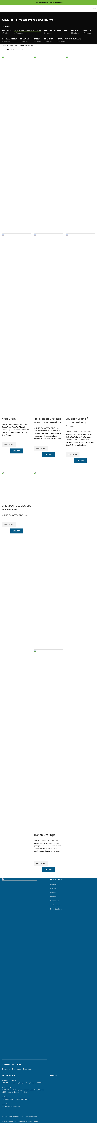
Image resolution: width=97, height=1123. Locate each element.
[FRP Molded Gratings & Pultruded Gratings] (48, 144)
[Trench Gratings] (48, 560)
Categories (6, 26)
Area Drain (9, 419)
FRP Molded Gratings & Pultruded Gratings (48, 420)
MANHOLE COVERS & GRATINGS (15, 424)
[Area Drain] (16, 144)
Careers (53, 888)
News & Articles (56, 909)
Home (4, 46)
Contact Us (54, 901)
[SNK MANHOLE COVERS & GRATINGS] (16, 485)
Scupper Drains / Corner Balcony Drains (77, 422)
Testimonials (55, 905)
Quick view (5, 456)
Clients (53, 893)
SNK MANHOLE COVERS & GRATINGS (16, 507)
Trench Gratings (44, 835)
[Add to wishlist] (5, 439)
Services (53, 897)
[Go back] (5, 15)
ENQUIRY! (16, 451)
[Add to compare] (5, 414)
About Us (53, 884)
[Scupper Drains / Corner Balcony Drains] (80, 144)
